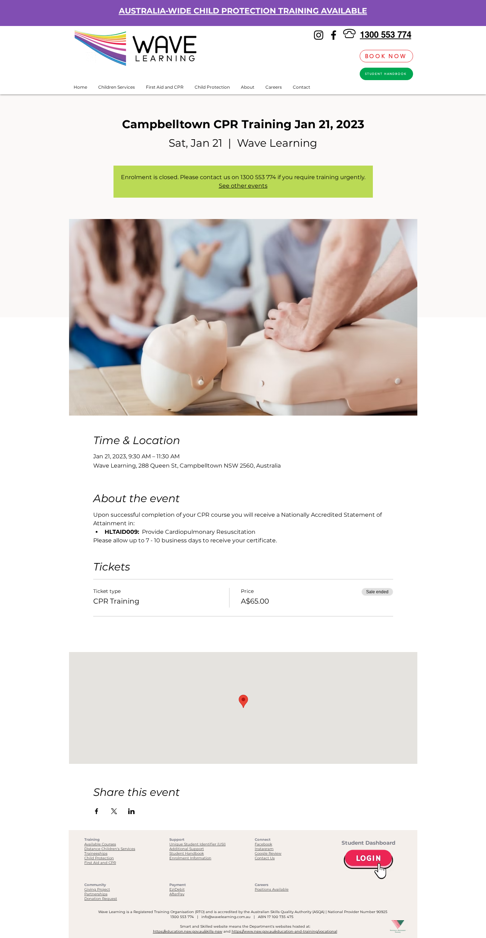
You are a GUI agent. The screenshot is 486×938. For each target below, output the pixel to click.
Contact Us (265, 858)
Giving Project (97, 889)
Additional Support (186, 848)
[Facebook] (333, 35)
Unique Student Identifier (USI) (197, 844)
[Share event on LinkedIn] (131, 811)
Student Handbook (186, 853)
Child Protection (99, 858)
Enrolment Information (190, 858)
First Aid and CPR (100, 862)
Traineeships (95, 853)
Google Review (268, 853)
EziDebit (177, 889)
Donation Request (100, 898)
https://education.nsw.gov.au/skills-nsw (187, 931)
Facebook (263, 844)
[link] (350, 56)
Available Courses (100, 844)
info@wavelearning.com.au (225, 916)
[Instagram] (318, 35)
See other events (243, 185)
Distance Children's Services (109, 848)
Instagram (264, 848)
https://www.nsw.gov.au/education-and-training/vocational (284, 931)
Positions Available (272, 889)
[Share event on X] (114, 811)
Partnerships (95, 894)
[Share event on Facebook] (96, 811)
